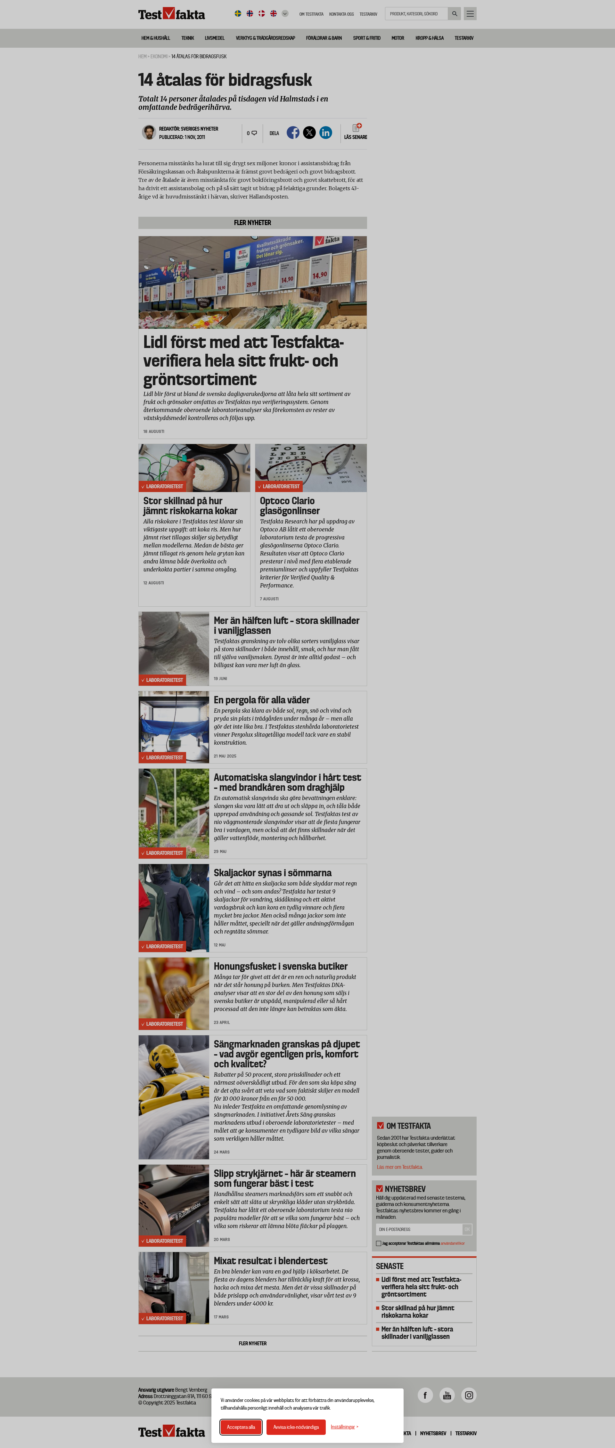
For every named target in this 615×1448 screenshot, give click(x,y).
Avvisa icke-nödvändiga (296, 1427)
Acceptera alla (241, 1427)
